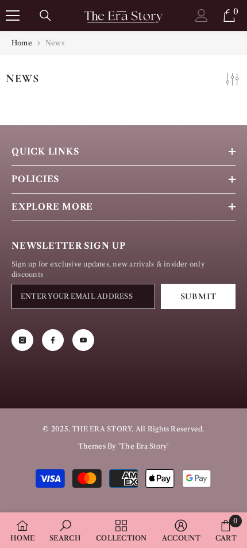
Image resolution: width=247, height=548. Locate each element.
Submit (198, 296)
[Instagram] (22, 340)
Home (21, 42)
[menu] (13, 15)
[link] (65, 530)
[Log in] (201, 15)
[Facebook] (53, 340)
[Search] (45, 15)
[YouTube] (83, 340)
